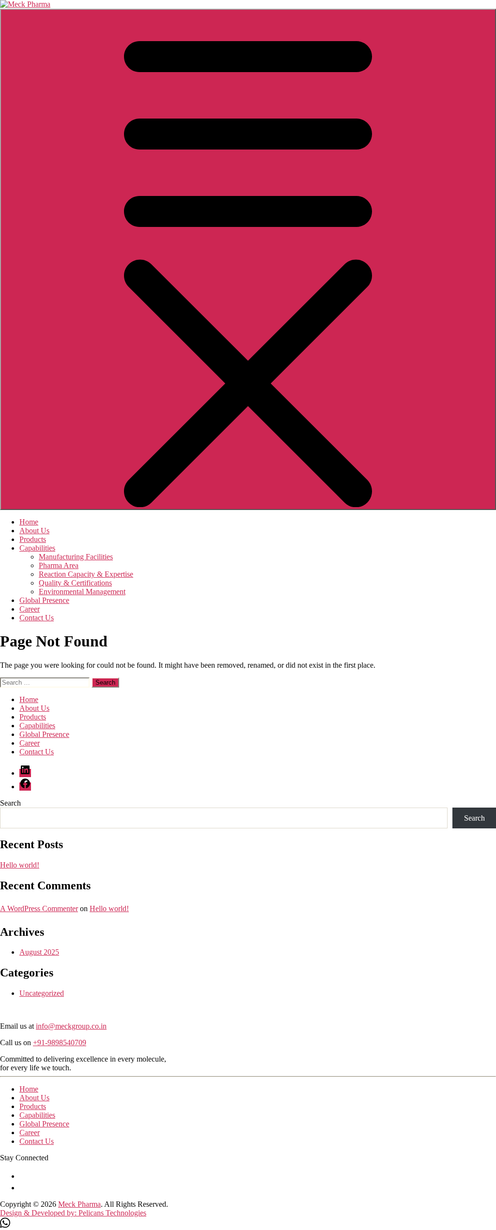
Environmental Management (82, 591)
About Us (34, 530)
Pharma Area (58, 565)
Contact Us (36, 618)
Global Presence (44, 600)
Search (10, 803)
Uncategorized (41, 993)
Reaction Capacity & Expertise (86, 574)
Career (29, 609)
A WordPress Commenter (39, 908)
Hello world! (19, 865)
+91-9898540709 (59, 1042)
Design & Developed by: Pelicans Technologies (73, 1213)
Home (28, 522)
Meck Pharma (79, 1204)
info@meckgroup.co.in (71, 1026)
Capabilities (37, 548)
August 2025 (39, 952)
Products (32, 539)
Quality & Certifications (75, 583)
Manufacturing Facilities (76, 557)
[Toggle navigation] (248, 259)
